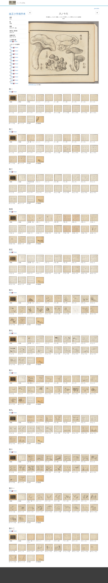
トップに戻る (21, 3)
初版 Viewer (13, 41)
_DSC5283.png (32, 85)
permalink (96, 8)
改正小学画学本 (17, 13)
